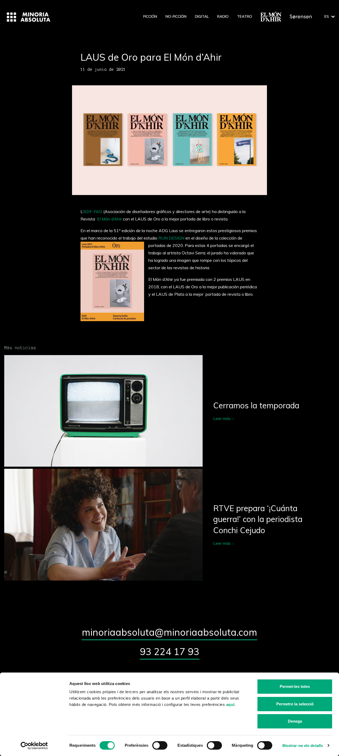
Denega (295, 721)
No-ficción (176, 16)
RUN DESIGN (171, 238)
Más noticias (20, 347)
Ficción (150, 16)
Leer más (169, 411)
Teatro (244, 16)
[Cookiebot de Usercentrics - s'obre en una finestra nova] (34, 746)
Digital (202, 16)
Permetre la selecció (295, 704)
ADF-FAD (92, 211)
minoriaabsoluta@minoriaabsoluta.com (169, 632)
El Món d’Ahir (109, 219)
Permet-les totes (295, 686)
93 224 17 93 (169, 651)
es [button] (326, 16)
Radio (223, 16)
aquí (230, 704)
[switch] (159, 745)
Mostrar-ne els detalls (302, 745)
